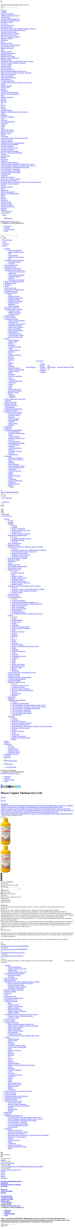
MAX (6, 231)
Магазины (4, 1186)
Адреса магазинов (7, 1191)
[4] (37, 878)
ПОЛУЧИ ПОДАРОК (7, 1163)
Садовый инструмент (18, 600)
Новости (3, 1160)
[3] (37, 877)
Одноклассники (9, 229)
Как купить (11, 747)
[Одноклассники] (4, 787)
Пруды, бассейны (27, 810)
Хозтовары (15, 720)
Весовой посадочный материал (21, 538)
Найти (3, 1225)
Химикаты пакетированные (20, 703)
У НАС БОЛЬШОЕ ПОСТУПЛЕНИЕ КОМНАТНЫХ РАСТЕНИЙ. (22, 1166)
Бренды (3, 1176)
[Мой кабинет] (1, 500)
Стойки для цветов (10, 812)
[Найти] (2, 9)
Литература (47, 807)
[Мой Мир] (7, 787)
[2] (37, 875)
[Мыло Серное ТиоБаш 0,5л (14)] (6, 844)
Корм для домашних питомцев (22, 807)
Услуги (3, 1174)
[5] (37, 880)
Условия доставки (7, 1197)
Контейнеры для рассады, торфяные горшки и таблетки (29, 550)
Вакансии (4, 1189)
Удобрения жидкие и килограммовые (40, 812)
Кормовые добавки (38, 807)
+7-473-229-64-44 (6, 211)
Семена (14, 618)
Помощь (3, 1192)
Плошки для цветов (18, 573)
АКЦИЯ (14, 527)
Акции (3, 1173)
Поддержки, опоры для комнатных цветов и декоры (28, 589)
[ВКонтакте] (2, 787)
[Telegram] (20, 787)
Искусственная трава (43, 805)
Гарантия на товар (7, 1199)
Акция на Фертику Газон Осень (11, 1170)
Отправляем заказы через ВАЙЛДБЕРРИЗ (14, 949)
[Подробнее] (1, 951)
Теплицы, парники (22, 812)
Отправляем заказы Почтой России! (12, 956)
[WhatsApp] (15, 787)
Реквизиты (4, 1183)
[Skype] (17, 787)
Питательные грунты (29, 809)
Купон (53, 807)
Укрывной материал (17, 813)
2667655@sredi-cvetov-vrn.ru (11, 221)
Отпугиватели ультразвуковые (13, 809)
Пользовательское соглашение (11, 1184)
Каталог (10, 522)
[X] (9, 787)
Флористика (45, 813)
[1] (37, 874)
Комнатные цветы (31, 805)
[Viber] (12, 787)
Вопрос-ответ (5, 1201)
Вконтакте (7, 226)
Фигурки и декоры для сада (20, 685)
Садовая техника (16, 810)
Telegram (7, 228)
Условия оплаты (6, 1196)
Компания (4, 1178)
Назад (12, 520)
